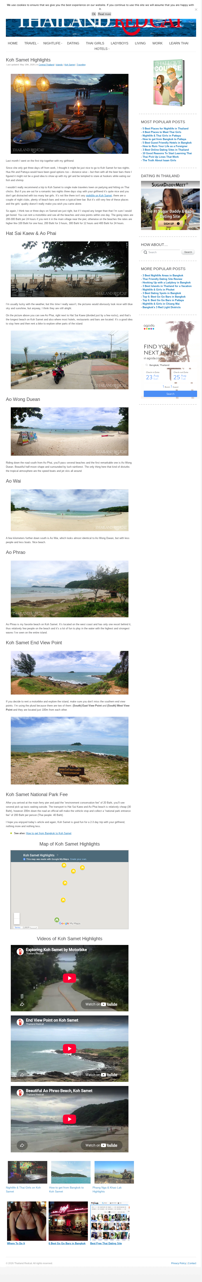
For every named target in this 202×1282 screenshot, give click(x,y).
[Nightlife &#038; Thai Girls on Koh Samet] (25, 1172)
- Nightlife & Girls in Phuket (157, 289)
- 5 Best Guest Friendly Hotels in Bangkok (166, 142)
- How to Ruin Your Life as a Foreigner (164, 146)
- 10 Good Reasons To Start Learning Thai (166, 153)
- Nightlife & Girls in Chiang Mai (160, 303)
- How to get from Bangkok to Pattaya (163, 139)
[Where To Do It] (26, 1239)
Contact (192, 1263)
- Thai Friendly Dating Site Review (161, 279)
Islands (59, 64)
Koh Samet (70, 64)
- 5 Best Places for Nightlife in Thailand (164, 128)
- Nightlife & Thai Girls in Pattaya (161, 135)
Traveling (81, 64)
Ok (94, 14)
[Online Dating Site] (109, 1239)
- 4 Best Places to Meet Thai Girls (161, 132)
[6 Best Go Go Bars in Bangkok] (68, 1239)
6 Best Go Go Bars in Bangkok (67, 1243)
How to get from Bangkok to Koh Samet (48, 833)
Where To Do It (16, 1243)
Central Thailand (46, 64)
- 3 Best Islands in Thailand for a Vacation (166, 286)
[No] (196, 9)
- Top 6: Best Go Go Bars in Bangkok (163, 296)
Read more (104, 14)
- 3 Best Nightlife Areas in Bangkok (162, 275)
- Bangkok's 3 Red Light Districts (161, 307)
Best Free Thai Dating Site (106, 1243)
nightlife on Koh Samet (99, 195)
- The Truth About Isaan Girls (158, 160)
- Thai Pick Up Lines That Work (160, 156)
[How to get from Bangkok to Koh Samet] (69, 1172)
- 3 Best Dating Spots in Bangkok (161, 293)
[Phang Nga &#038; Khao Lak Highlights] (112, 1172)
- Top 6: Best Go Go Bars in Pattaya (162, 300)
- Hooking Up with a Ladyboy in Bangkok (166, 282)
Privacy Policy (178, 1263)
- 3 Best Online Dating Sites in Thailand (165, 149)
